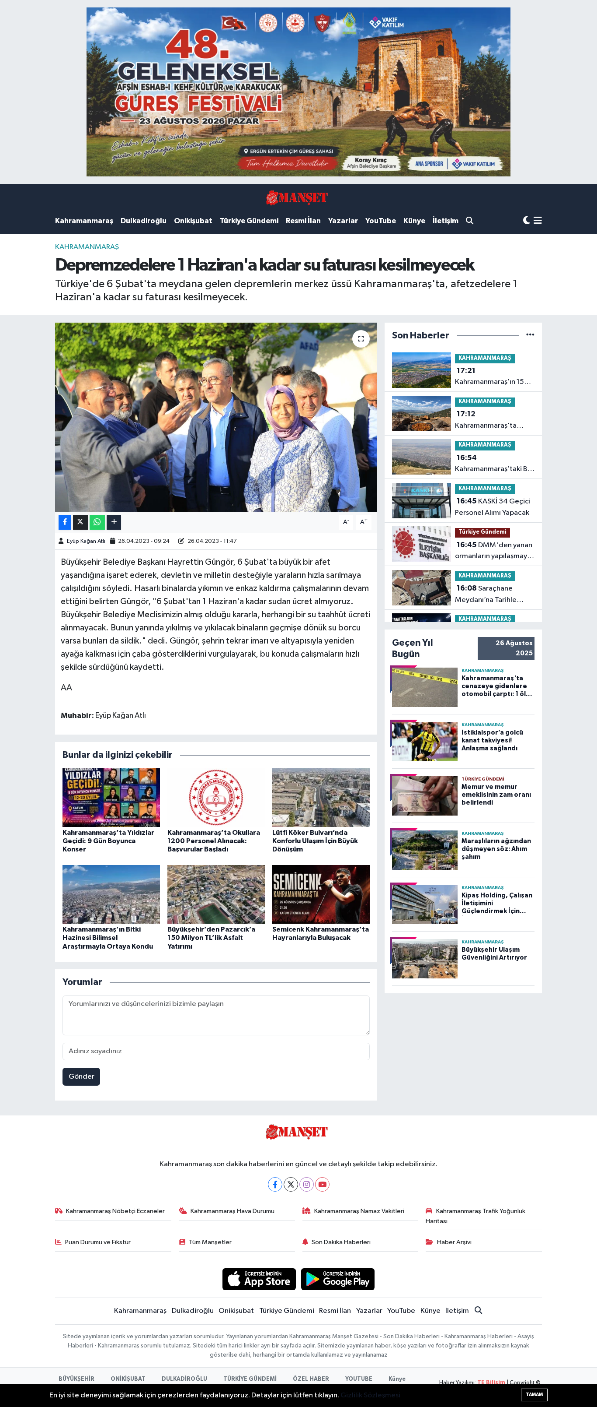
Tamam (534, 1394)
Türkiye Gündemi (249, 221)
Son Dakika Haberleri (341, 1242)
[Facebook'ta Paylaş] (65, 522)
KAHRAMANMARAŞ (87, 247)
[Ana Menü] (538, 221)
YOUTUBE (358, 1379)
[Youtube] (322, 1184)
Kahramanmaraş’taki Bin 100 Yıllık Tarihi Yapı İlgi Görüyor (494, 464)
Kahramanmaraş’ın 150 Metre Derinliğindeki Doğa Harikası (492, 377)
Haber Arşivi (454, 1242)
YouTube (380, 221)
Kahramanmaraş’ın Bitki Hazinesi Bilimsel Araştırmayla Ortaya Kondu (107, 938)
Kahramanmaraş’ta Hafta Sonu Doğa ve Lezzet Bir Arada (487, 420)
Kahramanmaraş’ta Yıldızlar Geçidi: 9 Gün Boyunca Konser (108, 841)
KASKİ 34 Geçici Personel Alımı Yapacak (493, 507)
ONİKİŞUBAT (128, 1379)
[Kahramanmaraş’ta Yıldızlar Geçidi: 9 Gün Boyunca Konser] (111, 797)
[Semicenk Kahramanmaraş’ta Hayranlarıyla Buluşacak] (321, 894)
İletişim (445, 221)
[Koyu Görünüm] (526, 221)
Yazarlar (343, 221)
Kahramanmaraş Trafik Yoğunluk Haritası (475, 1216)
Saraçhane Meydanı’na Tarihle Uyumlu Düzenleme (486, 594)
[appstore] (259, 1279)
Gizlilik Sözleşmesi (370, 1395)
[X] (291, 1184)
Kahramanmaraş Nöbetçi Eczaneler (115, 1211)
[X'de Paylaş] (80, 522)
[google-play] (338, 1279)
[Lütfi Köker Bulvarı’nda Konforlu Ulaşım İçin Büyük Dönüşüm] (321, 797)
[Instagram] (306, 1184)
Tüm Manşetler (210, 1242)
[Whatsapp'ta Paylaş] (97, 522)
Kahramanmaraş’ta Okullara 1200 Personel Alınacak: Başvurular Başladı (213, 841)
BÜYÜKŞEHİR (76, 1379)
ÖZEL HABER (311, 1379)
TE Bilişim (491, 1383)
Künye (414, 221)
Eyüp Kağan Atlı (86, 541)
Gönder (81, 1076)
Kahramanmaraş (84, 221)
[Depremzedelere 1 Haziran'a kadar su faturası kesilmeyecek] (216, 417)
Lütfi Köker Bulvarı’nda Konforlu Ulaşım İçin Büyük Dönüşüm (315, 841)
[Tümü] (530, 335)
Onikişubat (193, 221)
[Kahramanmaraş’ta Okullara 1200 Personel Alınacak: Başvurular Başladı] (216, 797)
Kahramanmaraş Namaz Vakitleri (359, 1211)
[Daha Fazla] (114, 522)
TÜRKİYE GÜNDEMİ (250, 1379)
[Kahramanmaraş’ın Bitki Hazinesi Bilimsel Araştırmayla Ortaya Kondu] (111, 894)
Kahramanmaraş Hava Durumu (232, 1211)
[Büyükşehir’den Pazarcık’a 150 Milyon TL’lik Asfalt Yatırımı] (216, 894)
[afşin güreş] (298, 91)
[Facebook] (275, 1184)
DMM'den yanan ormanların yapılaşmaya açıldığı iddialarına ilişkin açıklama (495, 551)
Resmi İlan (303, 221)
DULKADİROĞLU (184, 1379)
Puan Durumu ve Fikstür (98, 1242)
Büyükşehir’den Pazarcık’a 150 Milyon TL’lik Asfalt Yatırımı (211, 938)
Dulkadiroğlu (144, 221)
